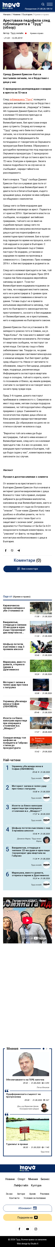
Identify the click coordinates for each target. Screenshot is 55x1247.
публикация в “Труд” (21, 99)
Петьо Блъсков (43, 1087)
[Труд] (27, 1168)
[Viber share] (12, 550)
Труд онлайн (16, 33)
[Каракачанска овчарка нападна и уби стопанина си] (41, 608)
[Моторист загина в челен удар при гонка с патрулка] (41, 685)
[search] (43, 4)
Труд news (44, 1152)
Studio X (34, 1243)
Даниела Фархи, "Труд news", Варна (29, 840)
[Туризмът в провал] (27, 1128)
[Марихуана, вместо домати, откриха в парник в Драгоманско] (41, 666)
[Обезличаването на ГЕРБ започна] (27, 1064)
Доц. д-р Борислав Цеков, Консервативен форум (28, 1107)
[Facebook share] (5, 550)
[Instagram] (35, 1229)
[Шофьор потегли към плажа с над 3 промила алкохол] (41, 647)
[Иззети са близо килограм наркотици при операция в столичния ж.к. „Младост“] (41, 723)
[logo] (11, 5)
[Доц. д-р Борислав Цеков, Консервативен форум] (44, 1107)
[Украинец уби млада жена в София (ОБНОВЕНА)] (41, 704)
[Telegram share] (18, 550)
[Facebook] (19, 1229)
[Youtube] (27, 1229)
